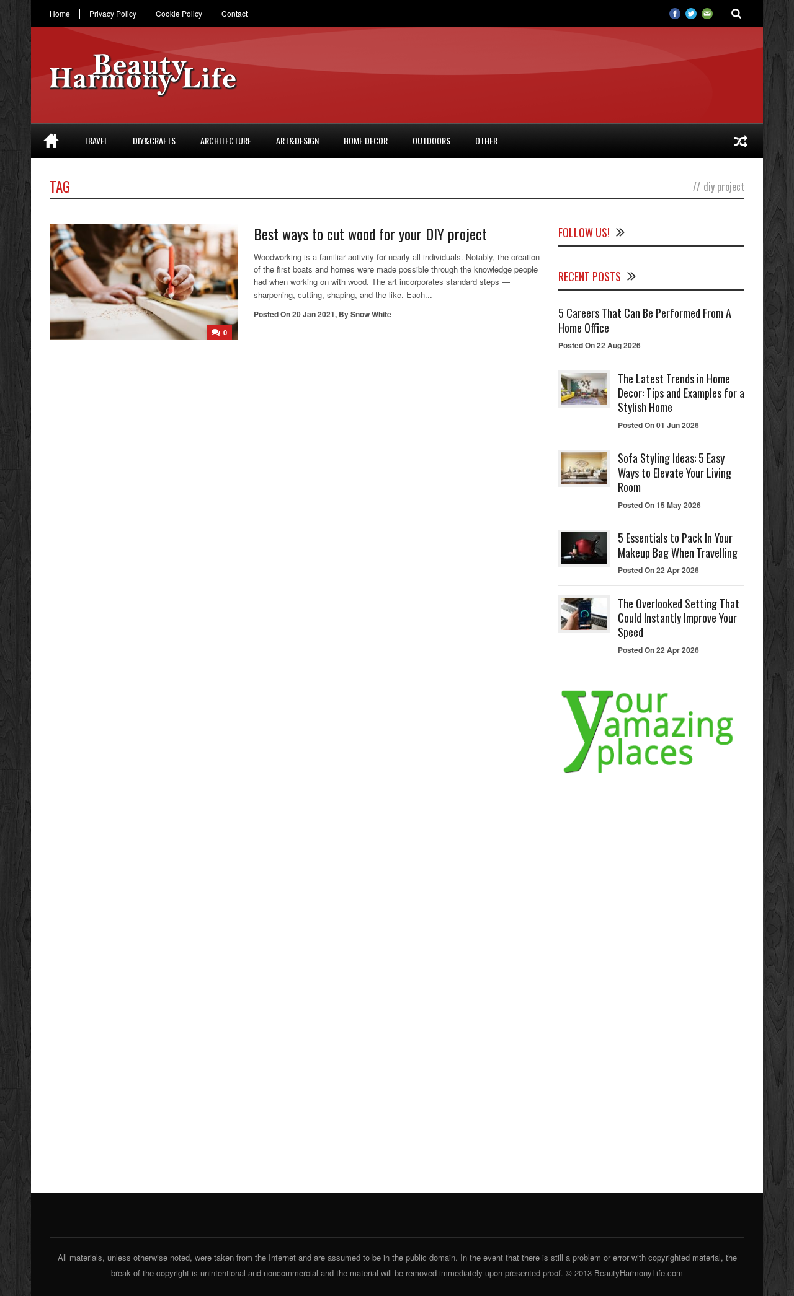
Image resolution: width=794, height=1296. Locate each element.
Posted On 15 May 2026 (659, 504)
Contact (234, 14)
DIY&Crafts (154, 140)
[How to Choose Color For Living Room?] (740, 141)
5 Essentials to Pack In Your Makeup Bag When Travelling (678, 545)
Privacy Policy (112, 14)
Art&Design (297, 140)
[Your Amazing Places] (651, 773)
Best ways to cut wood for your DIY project (370, 233)
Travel (96, 140)
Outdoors (431, 140)
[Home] (51, 140)
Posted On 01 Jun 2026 (658, 425)
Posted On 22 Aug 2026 (599, 345)
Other (486, 140)
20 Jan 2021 (313, 314)
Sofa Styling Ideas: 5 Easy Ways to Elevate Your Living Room (674, 472)
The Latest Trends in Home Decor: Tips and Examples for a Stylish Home (681, 393)
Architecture (225, 140)
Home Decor (366, 140)
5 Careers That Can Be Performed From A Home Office (644, 320)
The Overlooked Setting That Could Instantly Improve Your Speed (678, 618)
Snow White (370, 314)
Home (60, 14)
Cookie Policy (179, 14)
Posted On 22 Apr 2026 (658, 570)
